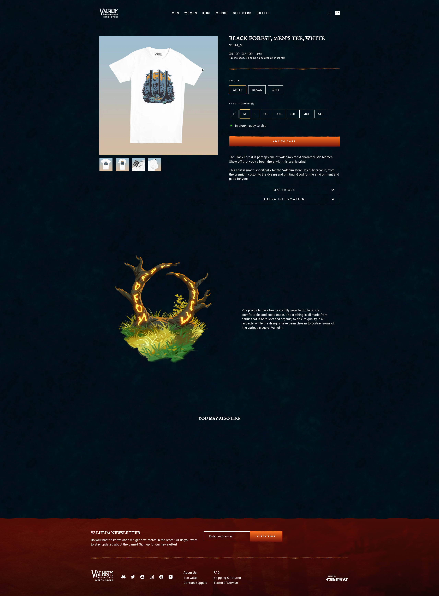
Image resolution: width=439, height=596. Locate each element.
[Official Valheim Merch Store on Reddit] (142, 576)
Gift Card (242, 13)
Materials (284, 190)
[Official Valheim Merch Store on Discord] (123, 576)
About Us (190, 572)
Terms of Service (226, 582)
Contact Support (195, 582)
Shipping (251, 57)
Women (190, 13)
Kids (206, 13)
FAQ (217, 572)
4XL (307, 114)
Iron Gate (190, 578)
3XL (293, 114)
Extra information (284, 199)
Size (240, 103)
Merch (222, 13)
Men (175, 13)
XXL (279, 114)
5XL (320, 114)
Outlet (263, 13)
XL (266, 114)
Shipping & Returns (227, 578)
